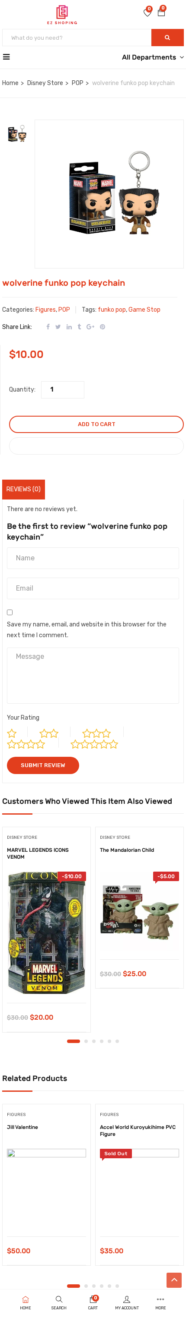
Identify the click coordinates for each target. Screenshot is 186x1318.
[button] (161, 13)
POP (77, 83)
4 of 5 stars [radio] (33, 742)
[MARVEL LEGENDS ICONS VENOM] (46, 933)
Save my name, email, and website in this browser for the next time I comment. (87, 630)
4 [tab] (101, 1041)
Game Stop (144, 309)
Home (10, 83)
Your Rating (23, 717)
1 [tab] (73, 1041)
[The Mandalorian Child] (139, 911)
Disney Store (45, 83)
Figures (45, 309)
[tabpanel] (46, 933)
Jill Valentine (22, 1127)
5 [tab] (109, 1041)
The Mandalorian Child (127, 850)
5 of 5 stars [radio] (102, 742)
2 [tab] (86, 1041)
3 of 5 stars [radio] (103, 732)
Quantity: (22, 389)
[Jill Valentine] (46, 1188)
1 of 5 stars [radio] (17, 732)
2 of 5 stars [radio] (55, 732)
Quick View (46, 981)
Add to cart (96, 424)
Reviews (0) (23, 489)
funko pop (112, 309)
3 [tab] (94, 1041)
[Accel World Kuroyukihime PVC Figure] (139, 1188)
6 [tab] (117, 1041)
